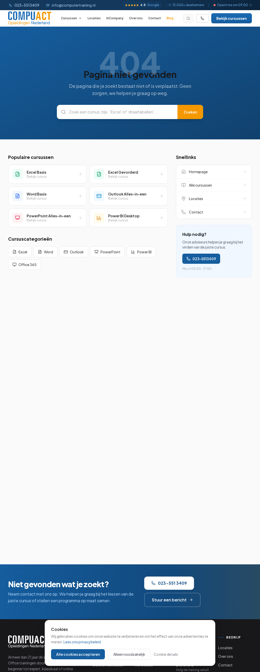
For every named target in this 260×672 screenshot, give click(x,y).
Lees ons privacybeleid (82, 642)
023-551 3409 (172, 583)
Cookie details (166, 654)
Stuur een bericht (169, 599)
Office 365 (28, 264)
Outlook (77, 252)
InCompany (114, 18)
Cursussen (69, 18)
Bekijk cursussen (231, 18)
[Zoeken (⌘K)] (188, 18)
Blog (170, 18)
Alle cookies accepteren (78, 654)
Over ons (136, 18)
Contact (154, 18)
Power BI (144, 252)
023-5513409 (204, 258)
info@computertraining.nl (73, 5)
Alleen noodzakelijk (129, 654)
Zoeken (190, 112)
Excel (23, 252)
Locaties (94, 18)
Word (48, 252)
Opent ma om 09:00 (232, 5)
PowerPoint (110, 252)
